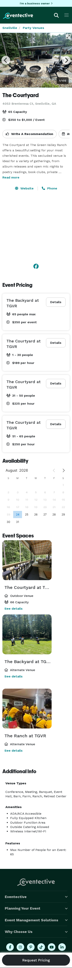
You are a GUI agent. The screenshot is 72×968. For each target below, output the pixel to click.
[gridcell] (17, 514)
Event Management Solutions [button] (31, 920)
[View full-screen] (68, 36)
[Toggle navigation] (66, 15)
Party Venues (33, 28)
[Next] (66, 60)
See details (13, 608)
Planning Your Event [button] (22, 908)
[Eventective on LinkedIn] (62, 947)
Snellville (9, 28)
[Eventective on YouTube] (51, 947)
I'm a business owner (35, 3)
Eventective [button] (16, 897)
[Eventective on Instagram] (20, 947)
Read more (10, 177)
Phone (51, 188)
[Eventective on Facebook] (10, 947)
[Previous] (5, 60)
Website (26, 188)
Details (55, 302)
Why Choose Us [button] (18, 932)
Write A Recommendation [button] (31, 134)
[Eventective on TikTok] (41, 947)
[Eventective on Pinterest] (31, 947)
